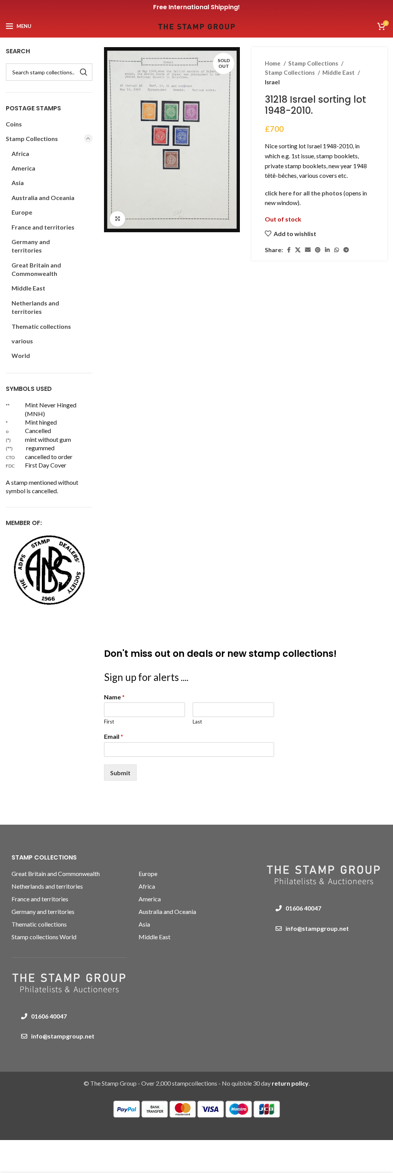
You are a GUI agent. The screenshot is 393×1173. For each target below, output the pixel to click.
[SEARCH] (83, 72)
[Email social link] (308, 250)
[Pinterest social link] (318, 250)
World (21, 355)
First (109, 722)
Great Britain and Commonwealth (36, 269)
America (23, 168)
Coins (14, 124)
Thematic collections (41, 326)
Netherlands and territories (35, 307)
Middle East (339, 72)
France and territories (43, 227)
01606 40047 (49, 1016)
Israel (272, 82)
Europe (22, 212)
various (22, 341)
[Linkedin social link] (327, 250)
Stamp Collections (313, 63)
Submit (120, 772)
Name (114, 697)
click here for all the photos (304, 193)
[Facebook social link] (289, 250)
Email (113, 736)
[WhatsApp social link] (336, 250)
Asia (18, 182)
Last (197, 722)
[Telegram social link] (346, 250)
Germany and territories (31, 246)
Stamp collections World (44, 936)
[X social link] (298, 250)
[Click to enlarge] (117, 218)
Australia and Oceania (43, 197)
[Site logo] (196, 25)
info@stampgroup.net (62, 1036)
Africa (20, 153)
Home (273, 63)
